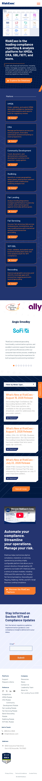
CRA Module (6, 700)
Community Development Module (10, 704)
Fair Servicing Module (9, 711)
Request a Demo (8, 682)
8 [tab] (31, 365)
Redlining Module (8, 719)
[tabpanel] (21, 341)
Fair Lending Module (9, 708)
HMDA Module (7, 697)
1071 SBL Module (8, 722)
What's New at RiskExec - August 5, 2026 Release (20, 430)
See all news (21, 489)
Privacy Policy (9, 773)
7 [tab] (28, 365)
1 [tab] (13, 365)
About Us (24, 690)
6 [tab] (26, 365)
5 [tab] (23, 365)
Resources (25, 679)
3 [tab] (18, 365)
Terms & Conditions (21, 773)
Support (5, 679)
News (23, 682)
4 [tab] (21, 365)
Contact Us (25, 685)
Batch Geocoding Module (8, 714)
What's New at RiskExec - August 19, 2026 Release (20, 396)
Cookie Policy (33, 773)
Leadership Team (27, 687)
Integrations (6, 694)
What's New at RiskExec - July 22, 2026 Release (20, 461)
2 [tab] (16, 365)
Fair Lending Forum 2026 (30, 693)
